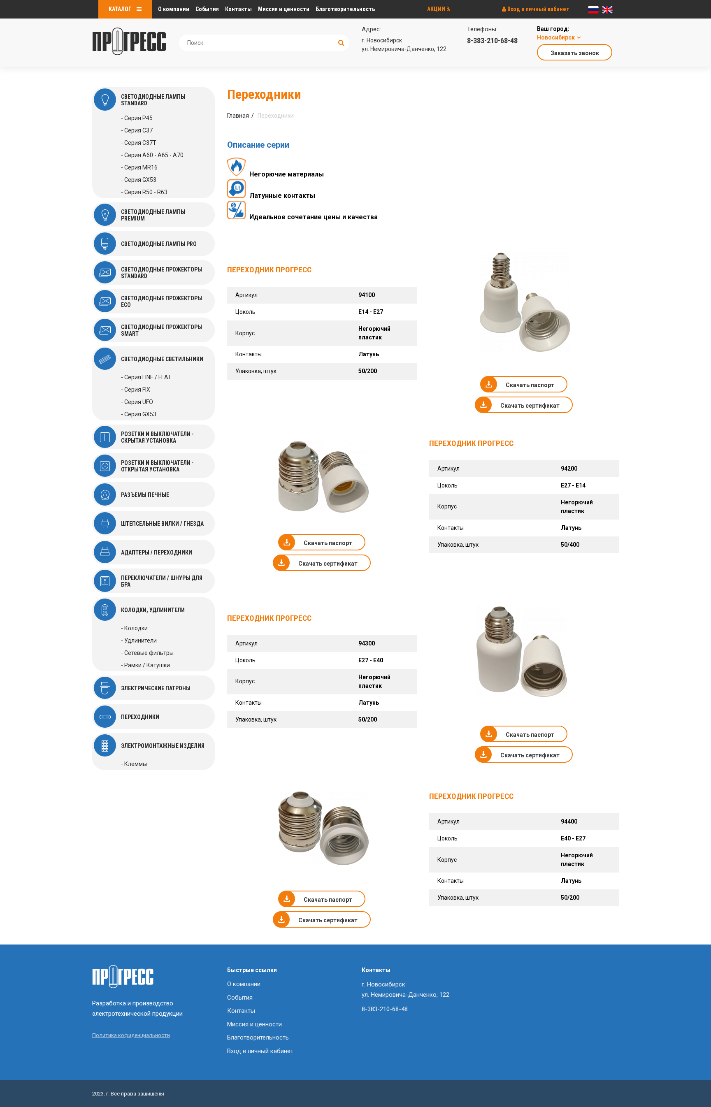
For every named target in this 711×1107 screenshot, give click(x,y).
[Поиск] (341, 42)
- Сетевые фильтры (147, 653)
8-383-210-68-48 (492, 40)
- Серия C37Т (138, 142)
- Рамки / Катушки (145, 665)
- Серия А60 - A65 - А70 (152, 155)
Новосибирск (556, 37)
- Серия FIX (135, 389)
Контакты (238, 9)
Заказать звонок (575, 53)
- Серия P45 (137, 118)
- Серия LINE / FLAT (146, 377)
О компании (173, 9)
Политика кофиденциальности (131, 1035)
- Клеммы (134, 764)
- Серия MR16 (139, 167)
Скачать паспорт (530, 385)
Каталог (120, 9)
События (207, 9)
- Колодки (134, 628)
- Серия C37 (137, 130)
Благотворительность (345, 9)
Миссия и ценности (283, 9)
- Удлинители (139, 640)
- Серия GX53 (138, 179)
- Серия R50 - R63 (144, 192)
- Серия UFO (137, 402)
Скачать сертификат (530, 405)
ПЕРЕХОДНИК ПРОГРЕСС (269, 269)
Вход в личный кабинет (537, 9)
